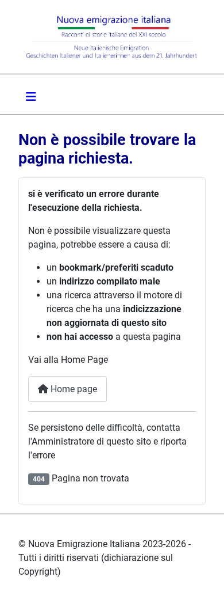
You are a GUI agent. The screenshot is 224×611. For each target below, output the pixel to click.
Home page (72, 389)
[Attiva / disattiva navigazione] (31, 96)
